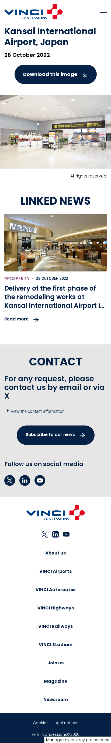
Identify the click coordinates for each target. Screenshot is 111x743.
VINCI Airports (55, 571)
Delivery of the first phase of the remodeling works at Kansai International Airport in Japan (54, 301)
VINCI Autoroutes (55, 590)
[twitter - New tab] (9, 480)
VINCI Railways (55, 626)
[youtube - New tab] (39, 480)
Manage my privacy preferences (77, 739)
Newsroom (55, 699)
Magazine (55, 681)
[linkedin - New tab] (24, 480)
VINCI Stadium (55, 644)
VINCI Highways (55, 608)
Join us (55, 663)
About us (55, 553)
